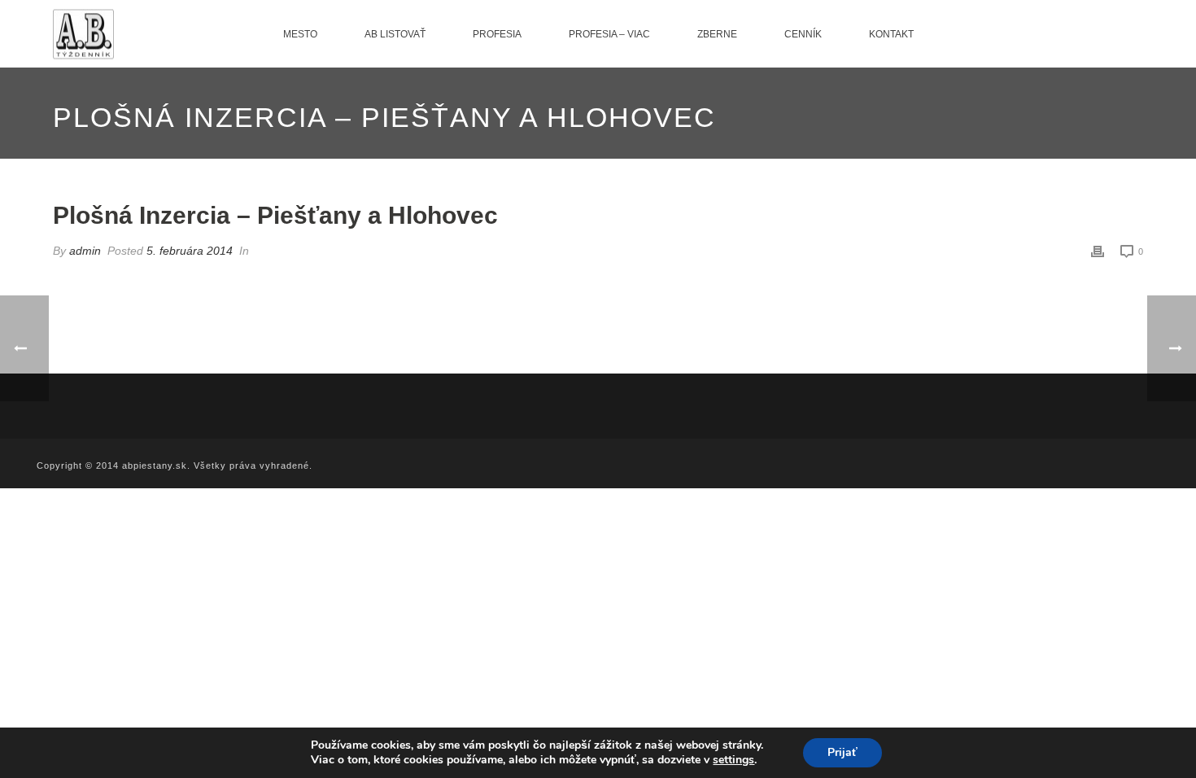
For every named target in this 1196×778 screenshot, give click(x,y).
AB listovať (395, 34)
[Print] (1097, 251)
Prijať (842, 752)
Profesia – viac (609, 34)
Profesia (497, 34)
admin (85, 250)
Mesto (300, 34)
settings (733, 760)
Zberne (717, 34)
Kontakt (891, 34)
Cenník (803, 34)
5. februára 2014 (189, 250)
